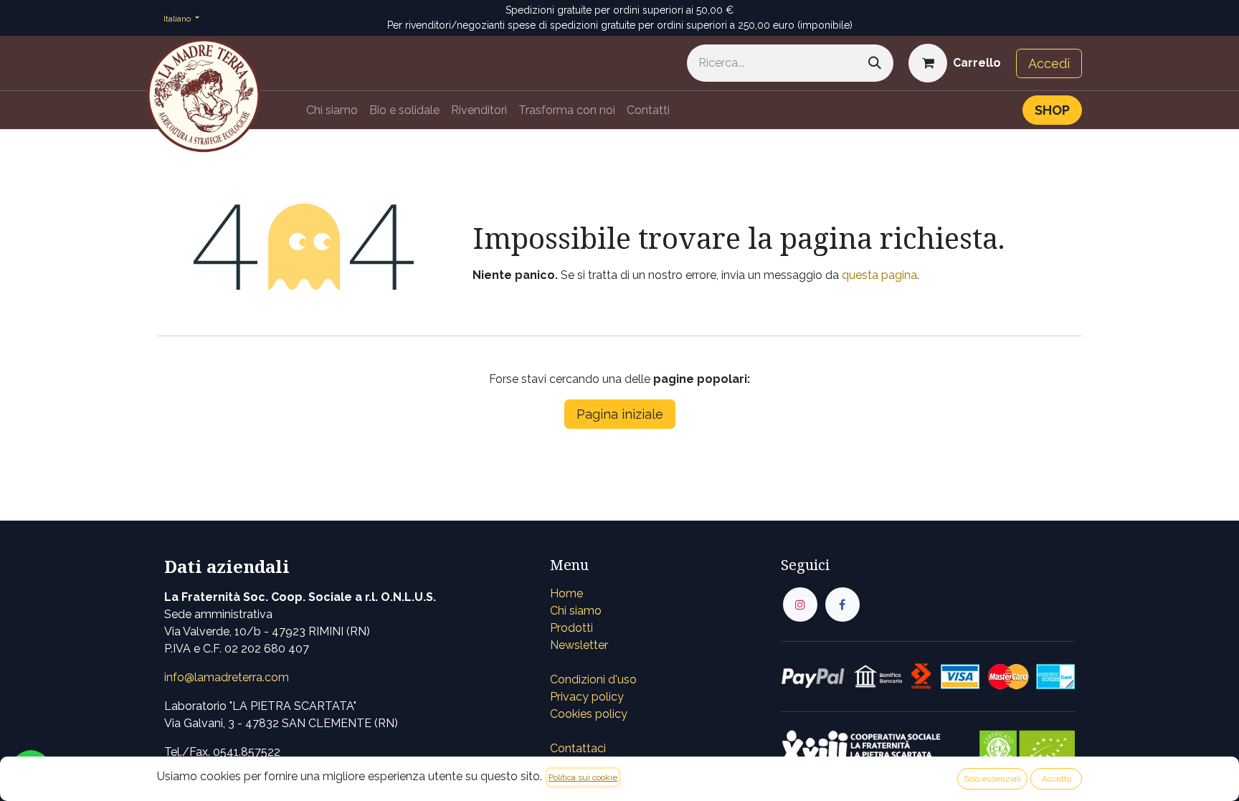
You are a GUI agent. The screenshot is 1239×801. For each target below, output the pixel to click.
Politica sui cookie (583, 777)
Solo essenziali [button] (992, 779)
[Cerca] (874, 63)
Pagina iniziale (619, 414)
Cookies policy (588, 714)
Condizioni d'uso (593, 679)
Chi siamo (576, 610)
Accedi (1049, 63)
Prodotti (571, 628)
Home (566, 593)
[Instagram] (800, 604)
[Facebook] (842, 604)
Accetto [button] (1056, 779)
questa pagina (879, 275)
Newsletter (579, 645)
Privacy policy (587, 696)
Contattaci (578, 748)
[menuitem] (332, 110)
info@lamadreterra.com (226, 677)
